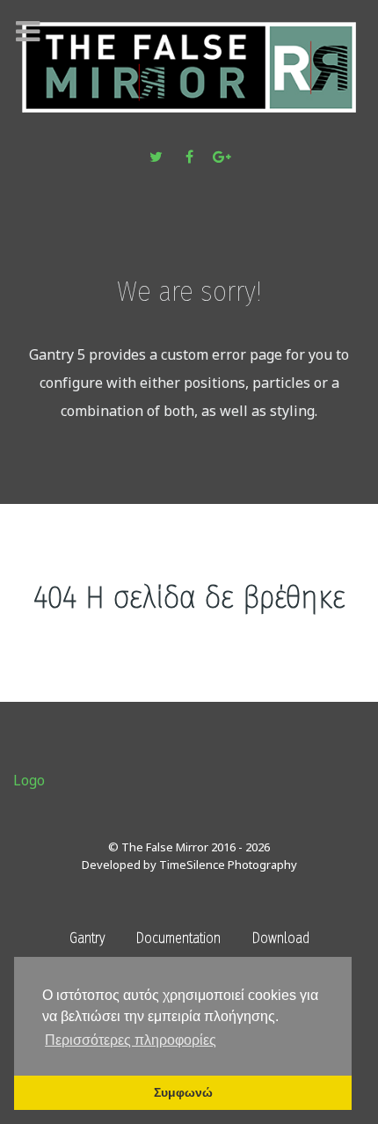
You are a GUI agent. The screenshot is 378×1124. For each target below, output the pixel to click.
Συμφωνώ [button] (183, 1092)
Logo (29, 780)
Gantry (87, 938)
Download (280, 938)
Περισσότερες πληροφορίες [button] (130, 1040)
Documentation (178, 938)
